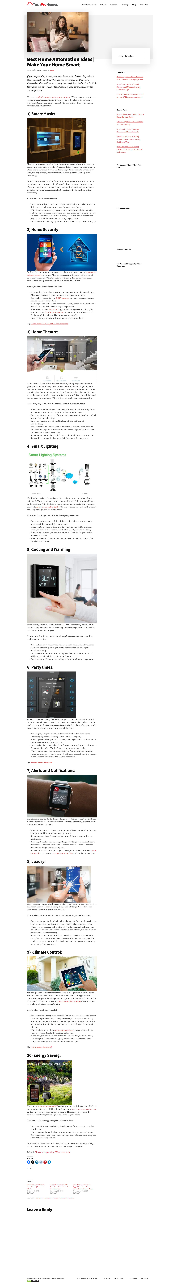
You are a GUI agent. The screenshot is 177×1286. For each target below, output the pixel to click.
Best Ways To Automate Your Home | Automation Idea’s (36, 1187)
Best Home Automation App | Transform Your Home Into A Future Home (83, 1187)
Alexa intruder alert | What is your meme (49, 324)
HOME (42, 1198)
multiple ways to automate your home (53, 97)
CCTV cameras (62, 298)
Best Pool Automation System (41, 762)
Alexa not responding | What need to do (52, 1152)
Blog (38, 1198)
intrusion (53, 309)
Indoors (63, 1198)
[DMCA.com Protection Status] (33, 1281)
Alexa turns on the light (47, 507)
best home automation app (84, 1109)
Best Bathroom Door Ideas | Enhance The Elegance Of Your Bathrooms (129, 149)
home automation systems (69, 1001)
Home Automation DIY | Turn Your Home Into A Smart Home (59, 1187)
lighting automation (54, 312)
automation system (64, 1030)
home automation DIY (48, 1106)
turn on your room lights (63, 853)
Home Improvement (52, 1198)
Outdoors (70, 1198)
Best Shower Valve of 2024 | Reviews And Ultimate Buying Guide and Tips (128, 87)
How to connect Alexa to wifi (41, 1047)
